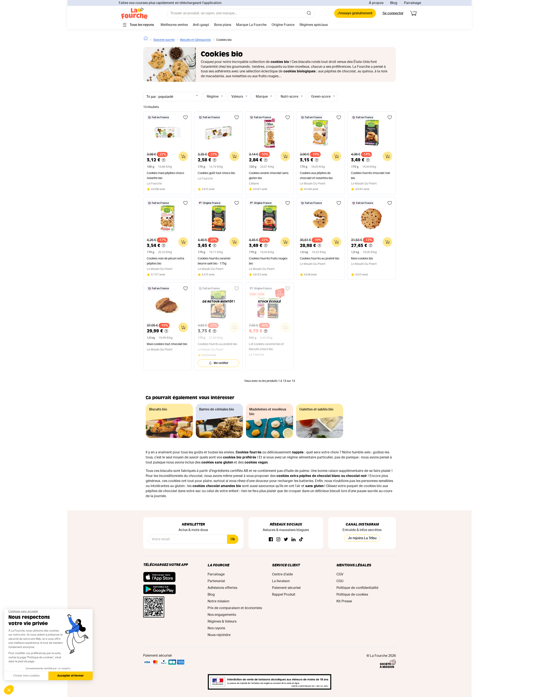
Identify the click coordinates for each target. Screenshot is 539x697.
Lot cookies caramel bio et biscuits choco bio (266, 347)
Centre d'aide (282, 574)
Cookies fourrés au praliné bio (319, 258)
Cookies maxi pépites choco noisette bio (165, 176)
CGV (339, 574)
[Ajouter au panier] (183, 156)
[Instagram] (278, 539)
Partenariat (216, 581)
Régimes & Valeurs (222, 621)
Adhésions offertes (222, 587)
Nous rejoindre (219, 635)
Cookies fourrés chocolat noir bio (370, 176)
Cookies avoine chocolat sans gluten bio (268, 176)
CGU (339, 581)
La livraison (281, 581)
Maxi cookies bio (362, 258)
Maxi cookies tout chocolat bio (167, 344)
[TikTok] (301, 539)
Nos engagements (222, 614)
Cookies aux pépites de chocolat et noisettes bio (316, 176)
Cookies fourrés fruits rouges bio (268, 261)
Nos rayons (216, 628)
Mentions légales (353, 565)
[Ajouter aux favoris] (185, 117)
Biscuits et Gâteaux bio (195, 40)
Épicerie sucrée (164, 40)
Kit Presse (344, 601)
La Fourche (218, 565)
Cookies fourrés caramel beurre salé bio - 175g (214, 261)
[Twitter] (286, 539)
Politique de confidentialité (357, 587)
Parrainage (412, 3)
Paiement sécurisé (286, 587)
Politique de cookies (352, 594)
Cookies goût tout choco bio (216, 173)
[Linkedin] (293, 539)
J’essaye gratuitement (355, 13)
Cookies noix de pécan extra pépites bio (165, 261)
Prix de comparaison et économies (235, 608)
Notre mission (218, 601)
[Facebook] (271, 539)
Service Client (286, 565)
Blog (393, 3)
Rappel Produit (283, 594)
